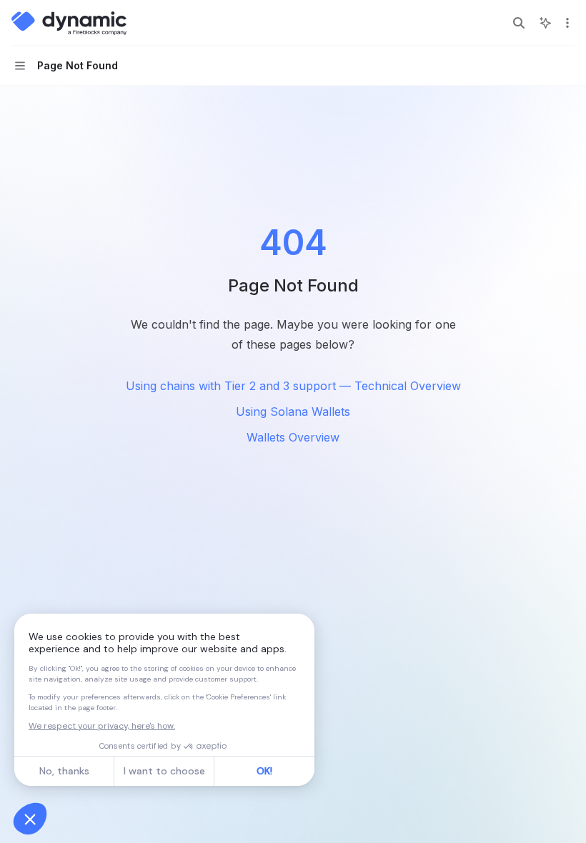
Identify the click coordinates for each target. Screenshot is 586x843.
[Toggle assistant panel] (545, 22)
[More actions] (567, 23)
